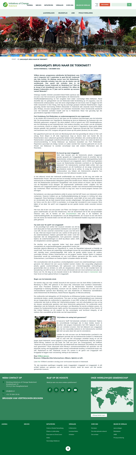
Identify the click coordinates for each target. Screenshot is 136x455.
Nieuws (38, 5)
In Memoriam (72, 428)
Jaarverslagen (48, 13)
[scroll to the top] (68, 448)
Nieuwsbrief (105, 4)
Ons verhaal (94, 434)
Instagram (56, 390)
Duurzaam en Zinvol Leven (54, 434)
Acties (48, 437)
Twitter (69, 390)
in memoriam (93, 272)
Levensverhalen (73, 431)
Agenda (4, 424)
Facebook (49, 390)
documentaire (71, 214)
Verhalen (59, 5)
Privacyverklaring (86, 13)
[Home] (16, 4)
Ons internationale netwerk (99, 431)
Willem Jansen (43, 356)
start (14, 59)
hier (39, 362)
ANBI (73, 13)
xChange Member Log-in (98, 415)
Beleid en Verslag (83, 5)
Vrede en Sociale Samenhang (54, 428)
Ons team (94, 428)
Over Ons (69, 5)
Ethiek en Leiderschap (52, 431)
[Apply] (129, 4)
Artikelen (71, 434)
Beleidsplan (62, 13)
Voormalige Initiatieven (53, 441)
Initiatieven (48, 5)
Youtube (75, 390)
